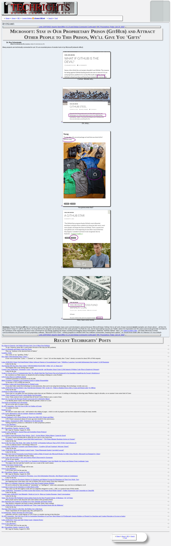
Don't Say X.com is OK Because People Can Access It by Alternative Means (26, 399)
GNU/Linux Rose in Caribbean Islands (14, 377)
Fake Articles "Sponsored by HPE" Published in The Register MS (22, 421)
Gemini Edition (27, 18)
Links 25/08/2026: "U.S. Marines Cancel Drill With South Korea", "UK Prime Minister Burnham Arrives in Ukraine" (38, 439)
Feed (56, 18)
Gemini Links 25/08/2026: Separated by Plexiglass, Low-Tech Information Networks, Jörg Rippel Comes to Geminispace (40, 476)
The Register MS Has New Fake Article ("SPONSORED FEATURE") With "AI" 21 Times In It (32, 366)
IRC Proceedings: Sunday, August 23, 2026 (15, 527)
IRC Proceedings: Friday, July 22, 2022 (110, 27)
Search (50, 18)
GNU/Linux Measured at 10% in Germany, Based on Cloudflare (22, 413)
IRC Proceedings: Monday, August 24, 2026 (15, 472)
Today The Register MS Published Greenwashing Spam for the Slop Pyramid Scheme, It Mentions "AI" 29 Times (37, 498)
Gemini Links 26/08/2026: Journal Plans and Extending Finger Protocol (24, 432)
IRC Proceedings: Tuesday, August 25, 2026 (15, 428)
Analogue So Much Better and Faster (13, 391)
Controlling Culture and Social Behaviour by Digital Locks (20, 384)
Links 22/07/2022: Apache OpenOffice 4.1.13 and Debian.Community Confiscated (67, 27)
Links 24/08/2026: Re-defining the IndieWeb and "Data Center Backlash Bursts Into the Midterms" (33, 505)
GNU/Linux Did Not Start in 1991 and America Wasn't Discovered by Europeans (27, 457)
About (13, 18)
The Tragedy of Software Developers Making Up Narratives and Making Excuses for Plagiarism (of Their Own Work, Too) (40, 479)
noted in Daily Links (130, 330)
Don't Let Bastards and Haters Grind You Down (17, 349)
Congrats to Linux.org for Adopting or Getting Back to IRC (20, 487)
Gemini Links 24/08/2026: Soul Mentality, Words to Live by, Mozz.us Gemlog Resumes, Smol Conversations (36, 494)
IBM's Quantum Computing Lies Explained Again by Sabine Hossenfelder (25, 380)
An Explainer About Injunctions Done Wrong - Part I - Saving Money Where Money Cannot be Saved (34, 435)
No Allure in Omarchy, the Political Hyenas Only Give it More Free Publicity (26, 345)
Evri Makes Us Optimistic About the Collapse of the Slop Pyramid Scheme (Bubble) (28, 483)
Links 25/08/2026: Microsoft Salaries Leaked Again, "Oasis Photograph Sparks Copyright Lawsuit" (33, 450)
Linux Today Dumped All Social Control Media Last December (21, 395)
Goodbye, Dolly (7, 353)
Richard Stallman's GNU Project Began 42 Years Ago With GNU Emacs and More (28, 417)
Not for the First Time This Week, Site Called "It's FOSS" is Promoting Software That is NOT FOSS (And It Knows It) (39, 443)
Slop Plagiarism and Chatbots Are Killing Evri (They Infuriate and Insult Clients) (27, 501)
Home (8, 18)
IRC (18, 18)
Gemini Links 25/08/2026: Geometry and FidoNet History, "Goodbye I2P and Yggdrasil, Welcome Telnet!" (35, 446)
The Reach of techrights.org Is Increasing (14, 402)
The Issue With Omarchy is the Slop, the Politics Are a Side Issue (22, 509)
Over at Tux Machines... (9, 424)
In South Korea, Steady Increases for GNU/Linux (17, 512)
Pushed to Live (6, 410)
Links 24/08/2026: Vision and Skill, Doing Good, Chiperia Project (22, 520)
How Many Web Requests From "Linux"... (15, 356)
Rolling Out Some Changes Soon (12, 465)
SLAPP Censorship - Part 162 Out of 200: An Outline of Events (22, 406)
